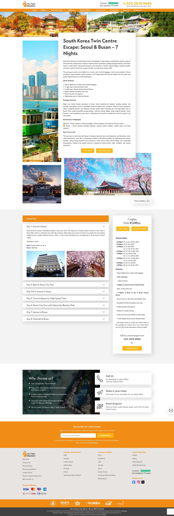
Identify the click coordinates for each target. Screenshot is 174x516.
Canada (66, 458)
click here (124, 511)
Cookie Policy (27, 472)
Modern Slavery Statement (32, 476)
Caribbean (101, 458)
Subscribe (105, 435)
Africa (66, 472)
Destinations (102, 478)
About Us (126, 10)
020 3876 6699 (132, 339)
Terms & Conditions (29, 469)
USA (65, 455)
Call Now (87, 150)
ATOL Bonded (137, 462)
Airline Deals (114, 10)
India (99, 455)
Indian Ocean (68, 462)
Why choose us (28, 479)
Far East (66, 468)
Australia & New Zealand (72, 475)
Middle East (68, 465)
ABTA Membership (139, 465)
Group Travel (101, 10)
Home (34, 10)
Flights (134, 455)
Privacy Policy (93, 443)
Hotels (134, 458)
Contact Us (138, 10)
